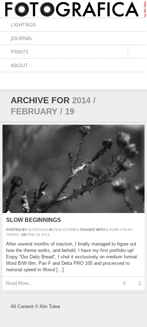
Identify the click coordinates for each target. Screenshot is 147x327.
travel (13, 235)
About (19, 65)
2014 (45, 235)
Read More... (19, 283)
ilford (112, 230)
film (126, 230)
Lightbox (23, 24)
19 (38, 235)
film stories (66, 230)
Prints (20, 51)
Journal (22, 38)
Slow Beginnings (33, 220)
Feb (31, 235)
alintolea (38, 230)
